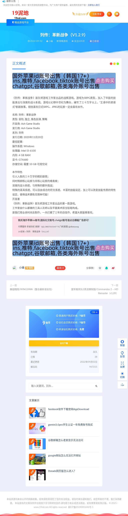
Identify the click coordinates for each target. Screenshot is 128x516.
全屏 (122, 367)
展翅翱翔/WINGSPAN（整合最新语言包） (32, 289)
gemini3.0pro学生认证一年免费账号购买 (70, 425)
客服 (122, 345)
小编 (21, 267)
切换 (122, 377)
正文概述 (19, 63)
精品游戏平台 (22, 22)
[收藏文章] (99, 268)
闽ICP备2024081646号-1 (81, 507)
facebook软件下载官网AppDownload (68, 409)
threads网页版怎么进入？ (62, 471)
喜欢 (60, 268)
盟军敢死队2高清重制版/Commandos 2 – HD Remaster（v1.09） (94, 291)
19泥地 (21, 232)
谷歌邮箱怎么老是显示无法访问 (65, 440)
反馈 (122, 356)
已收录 (95, 41)
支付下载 (64, 343)
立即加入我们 (94, 5)
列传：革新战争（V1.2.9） (38, 232)
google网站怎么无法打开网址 (64, 455)
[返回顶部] (122, 385)
